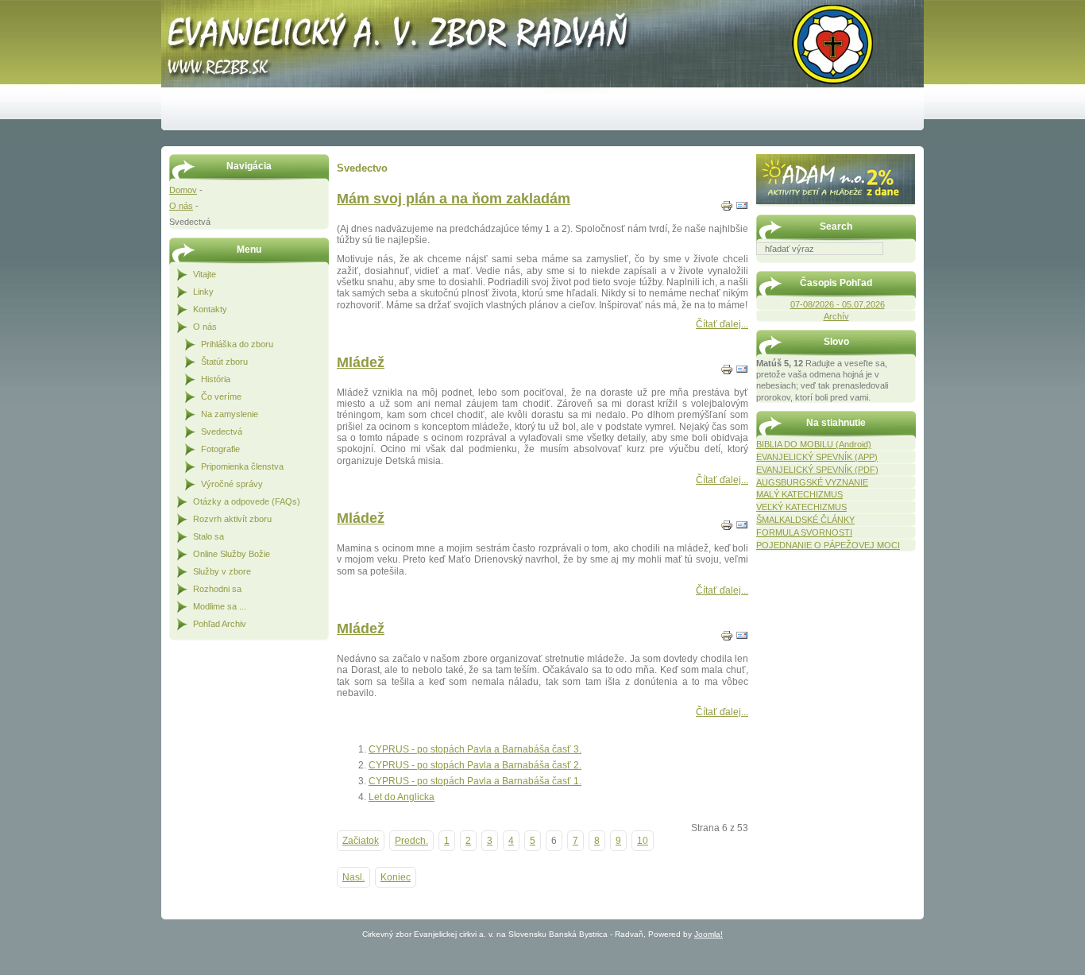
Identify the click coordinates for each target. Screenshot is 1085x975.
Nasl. (353, 877)
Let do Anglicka (401, 797)
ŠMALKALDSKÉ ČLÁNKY (805, 519)
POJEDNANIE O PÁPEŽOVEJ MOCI (828, 545)
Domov (183, 190)
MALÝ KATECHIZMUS (799, 494)
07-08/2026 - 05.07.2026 (837, 304)
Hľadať (908, 266)
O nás (181, 206)
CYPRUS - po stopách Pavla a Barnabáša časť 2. (475, 765)
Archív (836, 316)
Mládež (360, 362)
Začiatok (360, 840)
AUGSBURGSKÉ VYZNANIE (812, 482)
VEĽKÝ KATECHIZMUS (801, 507)
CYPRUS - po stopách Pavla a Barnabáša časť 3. (475, 749)
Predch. (411, 840)
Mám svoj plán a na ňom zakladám (453, 199)
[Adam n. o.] (835, 201)
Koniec (395, 877)
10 (642, 840)
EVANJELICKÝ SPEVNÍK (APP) (817, 457)
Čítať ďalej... (722, 324)
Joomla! (708, 934)
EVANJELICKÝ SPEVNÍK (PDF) (817, 469)
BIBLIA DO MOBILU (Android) (813, 444)
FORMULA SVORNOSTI (804, 532)
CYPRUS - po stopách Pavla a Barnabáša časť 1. (475, 781)
